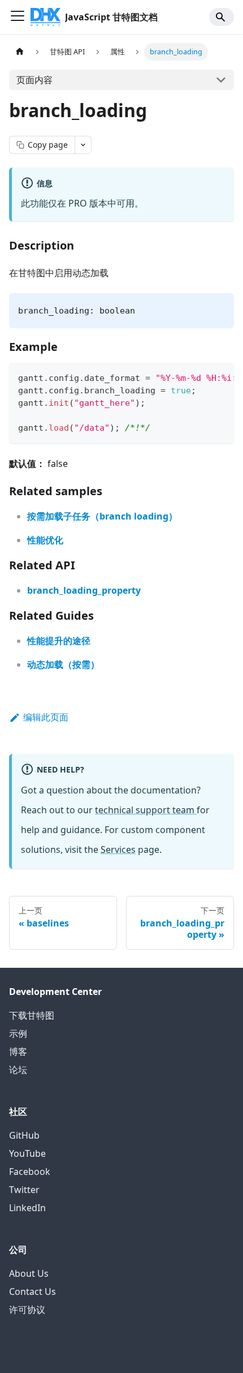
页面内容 (34, 80)
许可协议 (27, 1309)
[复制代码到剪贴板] (220, 377)
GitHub (24, 1135)
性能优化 (45, 540)
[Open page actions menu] (83, 145)
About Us (29, 1273)
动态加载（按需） (63, 664)
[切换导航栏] (17, 17)
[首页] (20, 52)
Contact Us (32, 1291)
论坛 (18, 1069)
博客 (18, 1051)
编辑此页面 (45, 717)
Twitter (24, 1189)
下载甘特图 (31, 1015)
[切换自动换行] (199, 377)
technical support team (146, 810)
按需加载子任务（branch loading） (102, 516)
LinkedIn (27, 1208)
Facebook (29, 1171)
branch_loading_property (84, 590)
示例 (18, 1033)
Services (118, 849)
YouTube (27, 1153)
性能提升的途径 (58, 640)
